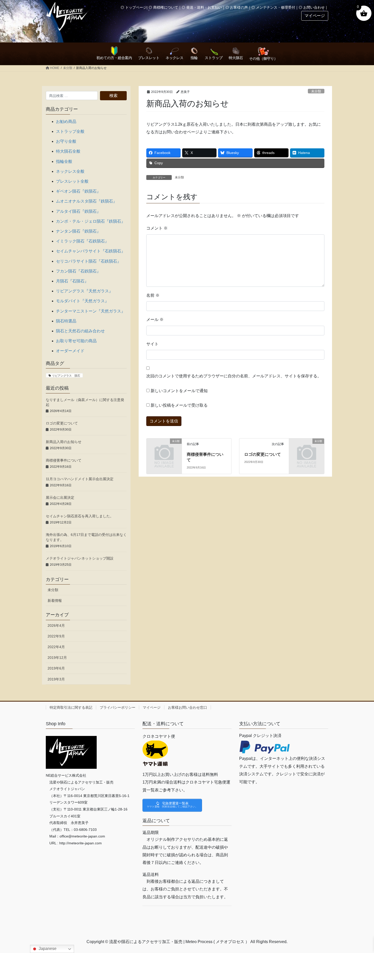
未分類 (316, 91)
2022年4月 (56, 647)
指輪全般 (64, 161)
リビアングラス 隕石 (66, 375)
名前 (153, 295)
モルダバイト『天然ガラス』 (82, 301)
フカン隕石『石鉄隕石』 (78, 271)
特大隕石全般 (68, 151)
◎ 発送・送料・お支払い (202, 7)
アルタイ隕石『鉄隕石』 (78, 211)
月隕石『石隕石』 (72, 281)
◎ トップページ (134, 7)
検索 (113, 95)
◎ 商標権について (163, 7)
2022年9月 (56, 636)
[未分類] (164, 449)
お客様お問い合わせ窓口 (187, 707)
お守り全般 (66, 141)
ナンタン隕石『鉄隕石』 (78, 231)
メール (155, 319)
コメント (157, 228)
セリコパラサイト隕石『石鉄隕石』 (88, 261)
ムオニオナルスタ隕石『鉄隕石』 (86, 201)
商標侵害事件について (63, 460)
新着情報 (55, 601)
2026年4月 (56, 625)
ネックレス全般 (70, 171)
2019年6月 (56, 668)
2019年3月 (56, 679)
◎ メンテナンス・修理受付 (273, 7)
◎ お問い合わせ (312, 7)
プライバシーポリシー (117, 707)
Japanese (47, 948)
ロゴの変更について (262, 454)
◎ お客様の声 (236, 7)
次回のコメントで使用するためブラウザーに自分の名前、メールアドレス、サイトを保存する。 (233, 376)
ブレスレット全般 (72, 181)
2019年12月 (57, 658)
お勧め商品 (66, 121)
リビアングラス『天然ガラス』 (84, 291)
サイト (152, 344)
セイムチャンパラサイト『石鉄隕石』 (90, 251)
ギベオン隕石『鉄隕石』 (78, 191)
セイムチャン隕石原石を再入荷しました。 (79, 516)
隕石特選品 (66, 321)
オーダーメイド (70, 351)
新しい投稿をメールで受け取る (179, 405)
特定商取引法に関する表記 (71, 707)
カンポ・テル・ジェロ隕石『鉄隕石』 (90, 221)
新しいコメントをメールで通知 (179, 391)
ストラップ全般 (70, 131)
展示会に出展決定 (60, 497)
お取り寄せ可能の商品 (76, 341)
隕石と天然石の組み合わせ (80, 331)
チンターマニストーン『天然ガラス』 (90, 311)
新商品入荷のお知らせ (63, 442)
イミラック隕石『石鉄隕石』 (82, 241)
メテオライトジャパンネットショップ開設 (79, 558)
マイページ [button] (315, 15)
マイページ (152, 707)
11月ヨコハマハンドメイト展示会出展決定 (79, 479)
